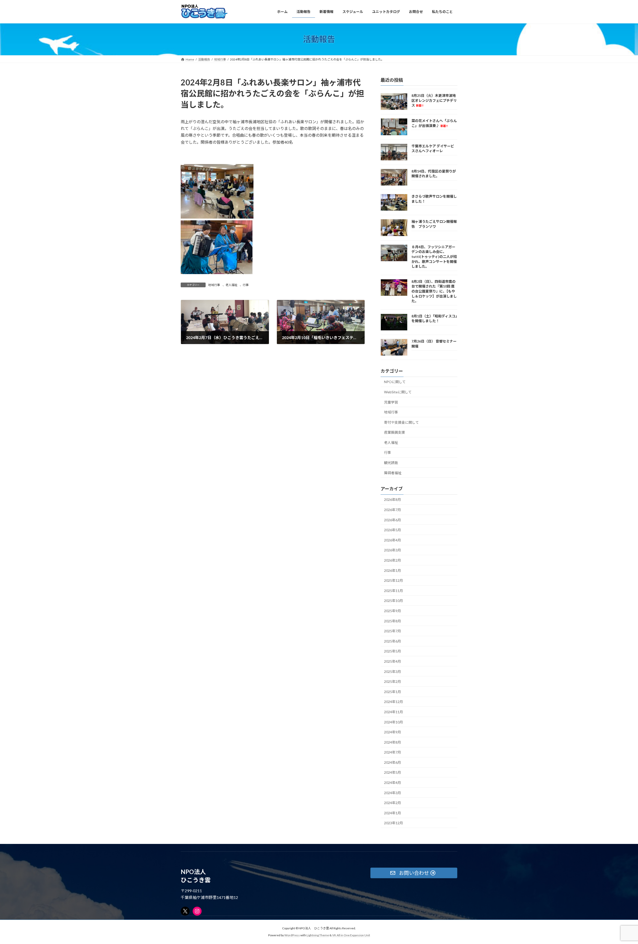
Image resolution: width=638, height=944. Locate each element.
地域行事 (214, 285)
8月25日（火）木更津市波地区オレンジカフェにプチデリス (434, 100)
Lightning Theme (318, 935)
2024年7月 (392, 752)
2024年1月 (392, 813)
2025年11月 (393, 590)
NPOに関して (395, 382)
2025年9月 (392, 611)
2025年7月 (392, 631)
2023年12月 (393, 823)
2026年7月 (392, 510)
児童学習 (391, 402)
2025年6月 (392, 641)
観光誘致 (391, 463)
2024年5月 (392, 772)
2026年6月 (392, 520)
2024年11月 (393, 712)
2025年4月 (392, 661)
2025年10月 (393, 600)
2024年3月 (392, 792)
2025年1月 (392, 691)
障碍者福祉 (392, 473)
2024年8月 (392, 742)
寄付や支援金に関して (401, 422)
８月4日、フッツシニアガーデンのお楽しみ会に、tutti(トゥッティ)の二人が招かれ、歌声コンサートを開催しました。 (434, 256)
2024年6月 (392, 762)
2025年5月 (392, 651)
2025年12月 (393, 580)
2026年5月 (392, 530)
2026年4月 (392, 540)
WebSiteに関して (398, 392)
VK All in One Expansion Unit (351, 935)
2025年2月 (392, 681)
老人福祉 (232, 285)
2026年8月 (392, 499)
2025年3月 (392, 671)
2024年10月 (393, 722)
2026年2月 (392, 560)
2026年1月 (392, 570)
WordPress (292, 935)
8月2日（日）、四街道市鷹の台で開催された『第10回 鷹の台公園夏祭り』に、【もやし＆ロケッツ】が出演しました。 (434, 291)
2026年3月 (392, 550)
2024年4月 (392, 782)
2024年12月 (393, 702)
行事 (246, 285)
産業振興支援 (394, 432)
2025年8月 (392, 621)
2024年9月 (392, 732)
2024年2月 (392, 803)
